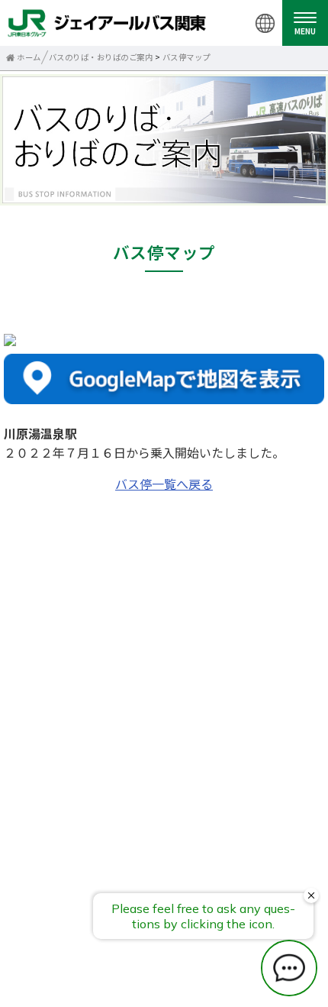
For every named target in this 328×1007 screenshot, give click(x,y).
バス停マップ (186, 57)
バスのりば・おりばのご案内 (101, 57)
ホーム (29, 57)
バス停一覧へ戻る (164, 483)
